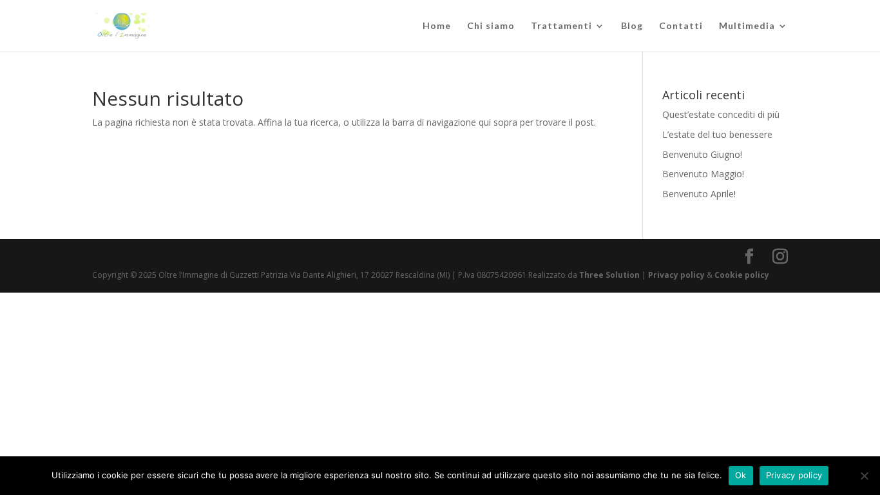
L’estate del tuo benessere (717, 134)
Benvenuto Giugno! (702, 154)
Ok (741, 475)
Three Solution (609, 274)
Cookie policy (741, 274)
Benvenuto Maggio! (703, 174)
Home (437, 26)
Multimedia (747, 26)
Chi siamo (491, 26)
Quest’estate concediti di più (721, 114)
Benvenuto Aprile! (699, 194)
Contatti (681, 26)
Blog (632, 26)
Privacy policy (677, 274)
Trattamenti (561, 26)
